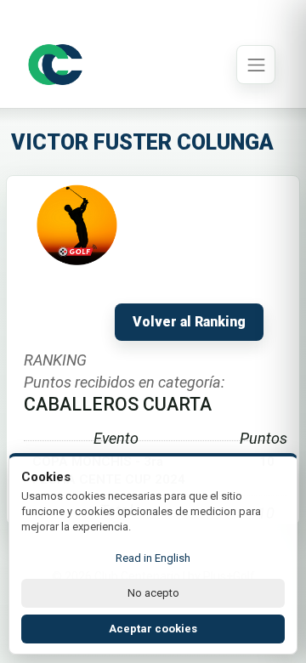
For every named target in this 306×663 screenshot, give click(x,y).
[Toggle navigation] (255, 64)
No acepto (153, 592)
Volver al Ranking (189, 322)
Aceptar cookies (153, 628)
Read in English (153, 558)
